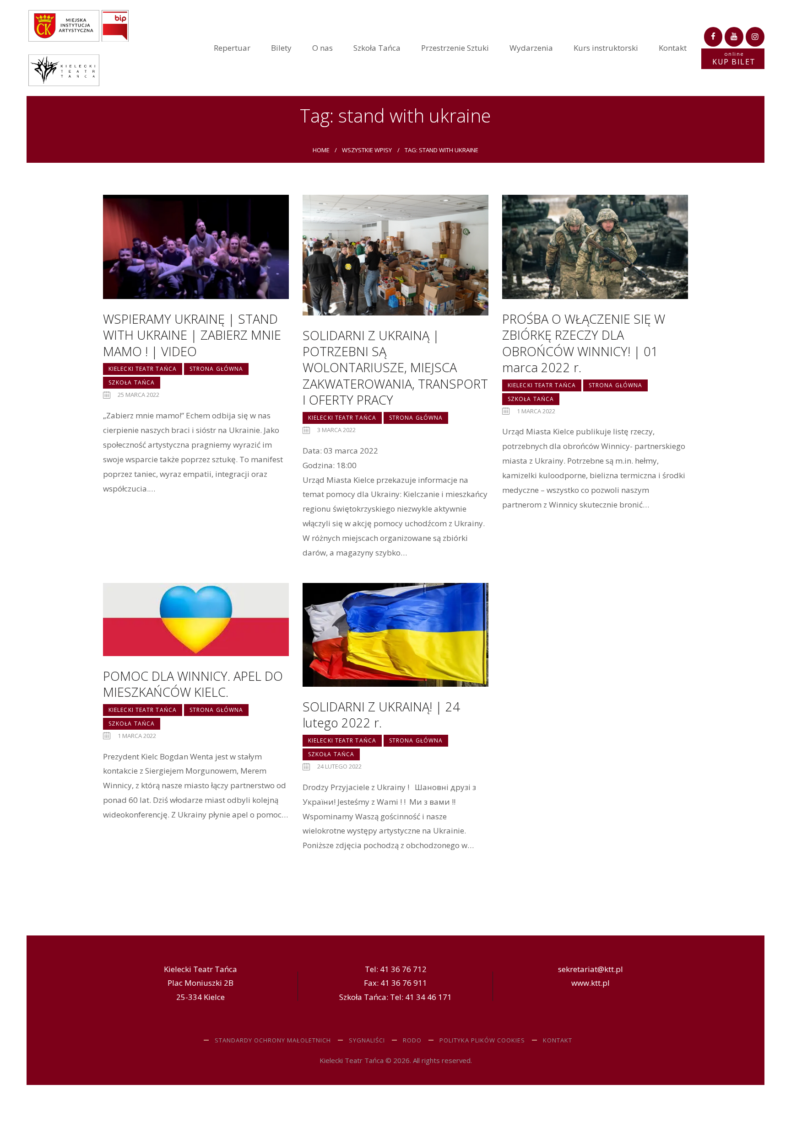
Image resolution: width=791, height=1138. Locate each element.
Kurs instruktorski (606, 48)
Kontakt (673, 48)
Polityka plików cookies (482, 1040)
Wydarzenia (531, 48)
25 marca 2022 (138, 394)
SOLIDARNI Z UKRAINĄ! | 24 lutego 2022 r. (381, 715)
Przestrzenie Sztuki (455, 48)
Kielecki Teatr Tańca (142, 369)
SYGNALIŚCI (367, 1040)
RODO (412, 1040)
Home (321, 150)
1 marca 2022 (536, 411)
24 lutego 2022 (339, 766)
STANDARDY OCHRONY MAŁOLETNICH (273, 1040)
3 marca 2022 (336, 430)
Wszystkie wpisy (367, 150)
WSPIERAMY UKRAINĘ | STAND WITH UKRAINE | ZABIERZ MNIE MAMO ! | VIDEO (192, 335)
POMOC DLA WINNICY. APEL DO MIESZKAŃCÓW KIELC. (193, 684)
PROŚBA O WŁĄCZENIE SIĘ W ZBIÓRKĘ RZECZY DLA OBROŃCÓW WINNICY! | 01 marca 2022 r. (583, 343)
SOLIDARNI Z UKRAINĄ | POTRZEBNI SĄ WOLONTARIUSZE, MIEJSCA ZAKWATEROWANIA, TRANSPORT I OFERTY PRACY (395, 367)
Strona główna (216, 369)
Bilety (281, 48)
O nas (322, 48)
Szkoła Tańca (377, 48)
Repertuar (232, 48)
